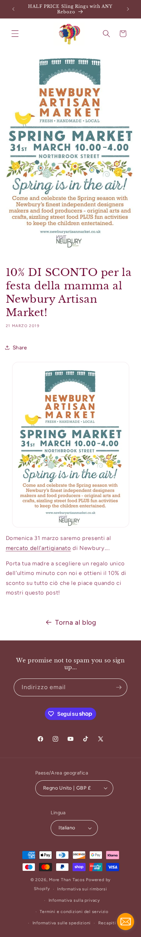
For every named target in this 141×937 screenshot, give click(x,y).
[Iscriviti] (119, 687)
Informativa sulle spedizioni (62, 923)
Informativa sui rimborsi (82, 889)
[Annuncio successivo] (128, 9)
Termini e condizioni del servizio (74, 911)
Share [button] (20, 347)
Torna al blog (76, 622)
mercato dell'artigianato (38, 547)
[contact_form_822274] (125, 921)
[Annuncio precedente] (13, 9)
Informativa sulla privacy (74, 900)
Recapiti (107, 923)
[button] (15, 33)
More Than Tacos (67, 879)
